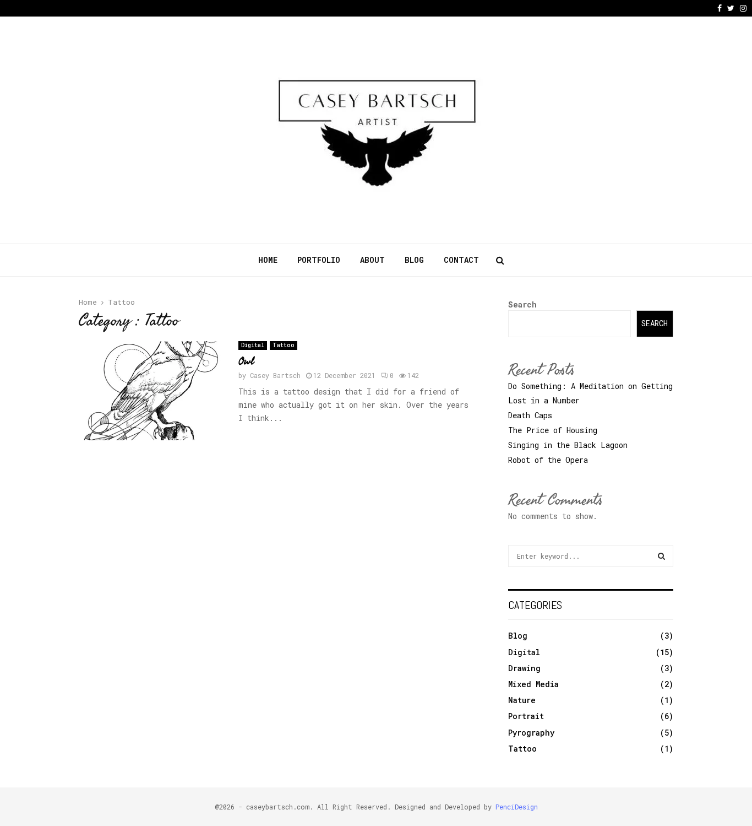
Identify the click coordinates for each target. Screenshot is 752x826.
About (372, 260)
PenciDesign (516, 806)
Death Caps (530, 415)
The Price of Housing (552, 430)
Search (522, 304)
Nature (522, 700)
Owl (246, 361)
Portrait (526, 716)
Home (267, 260)
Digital (252, 345)
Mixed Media (533, 684)
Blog (414, 260)
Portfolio (318, 260)
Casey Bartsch (275, 375)
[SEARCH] (661, 556)
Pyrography (531, 732)
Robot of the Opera (548, 460)
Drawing (524, 668)
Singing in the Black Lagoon (568, 445)
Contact (461, 260)
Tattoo (284, 345)
